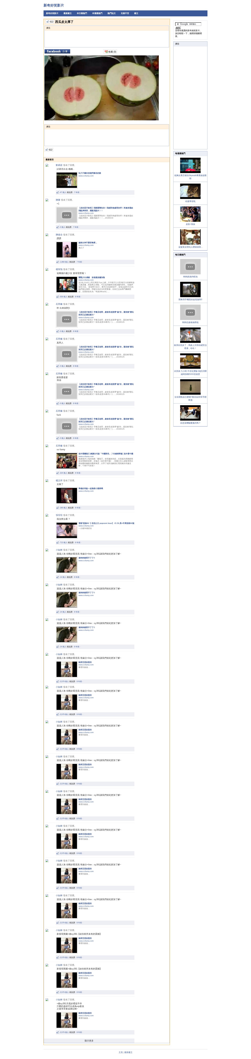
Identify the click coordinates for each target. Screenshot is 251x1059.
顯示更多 (89, 1040)
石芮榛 (59, 304)
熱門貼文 (112, 13)
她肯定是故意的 (85, 662)
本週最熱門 (97, 13)
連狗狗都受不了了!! (87, 558)
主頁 (121, 1052)
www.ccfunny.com (86, 176)
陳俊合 (59, 234)
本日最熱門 (82, 13)
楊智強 (59, 269)
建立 (136, 13)
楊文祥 (59, 480)
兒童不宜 (125, 13)
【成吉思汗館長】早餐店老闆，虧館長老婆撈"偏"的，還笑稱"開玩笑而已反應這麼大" (106, 313)
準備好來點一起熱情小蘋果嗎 (91, 488)
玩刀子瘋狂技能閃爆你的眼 (90, 173)
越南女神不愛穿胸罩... (88, 243)
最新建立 (68, 13)
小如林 (59, 550)
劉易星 (59, 165)
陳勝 (58, 200)
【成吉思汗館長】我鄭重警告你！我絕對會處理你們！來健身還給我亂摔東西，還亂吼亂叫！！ (106, 209)
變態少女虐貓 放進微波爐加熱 (92, 277)
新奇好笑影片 (54, 5)
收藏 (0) (112, 51)
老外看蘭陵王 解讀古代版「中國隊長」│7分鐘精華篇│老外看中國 (106, 454)
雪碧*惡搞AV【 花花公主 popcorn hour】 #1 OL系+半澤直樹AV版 (106, 523)
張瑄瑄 (59, 515)
